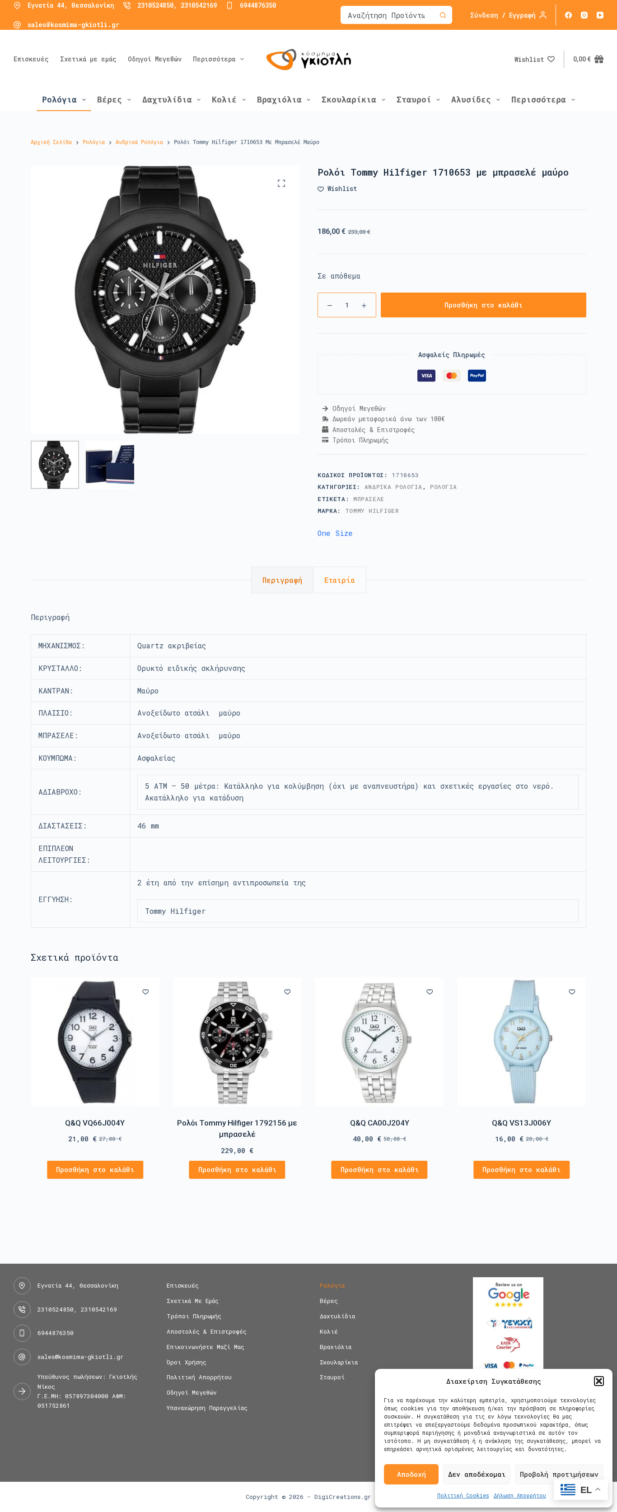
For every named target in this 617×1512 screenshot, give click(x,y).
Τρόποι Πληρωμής (194, 1316)
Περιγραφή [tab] (282, 580)
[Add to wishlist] (145, 991)
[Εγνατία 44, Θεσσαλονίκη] (17, 5)
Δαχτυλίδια (167, 99)
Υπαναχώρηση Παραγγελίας (207, 1408)
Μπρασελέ (368, 499)
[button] (598, 1381)
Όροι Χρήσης (186, 1362)
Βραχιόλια (279, 99)
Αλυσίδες (471, 99)
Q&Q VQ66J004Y (95, 1122)
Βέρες (109, 99)
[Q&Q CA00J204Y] (379, 1041)
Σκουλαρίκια (349, 99)
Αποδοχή (411, 1474)
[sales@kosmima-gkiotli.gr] (17, 24)
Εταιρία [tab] (339, 580)
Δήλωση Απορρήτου (520, 1495)
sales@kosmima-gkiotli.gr (73, 24)
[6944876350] (229, 5)
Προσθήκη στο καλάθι (483, 304)
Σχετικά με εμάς (88, 59)
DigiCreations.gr (342, 1497)
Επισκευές (31, 59)
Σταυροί (414, 99)
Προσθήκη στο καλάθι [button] (95, 1169)
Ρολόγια (59, 99)
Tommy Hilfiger (372, 511)
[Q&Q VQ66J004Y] (95, 1041)
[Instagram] (584, 15)
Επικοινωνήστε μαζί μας (205, 1347)
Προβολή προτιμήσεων (559, 1474)
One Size (335, 533)
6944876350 (258, 5)
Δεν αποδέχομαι (476, 1474)
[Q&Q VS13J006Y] (522, 1041)
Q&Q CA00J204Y (379, 1122)
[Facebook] (568, 15)
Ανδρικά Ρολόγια (393, 487)
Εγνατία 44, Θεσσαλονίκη (71, 5)
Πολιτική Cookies (463, 1495)
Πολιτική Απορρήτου (199, 1377)
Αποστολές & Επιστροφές (207, 1331)
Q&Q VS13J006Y (522, 1122)
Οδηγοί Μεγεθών (155, 59)
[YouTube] (600, 15)
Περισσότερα (214, 59)
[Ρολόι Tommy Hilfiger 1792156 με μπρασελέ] (237, 1041)
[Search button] (443, 15)
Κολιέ (224, 99)
